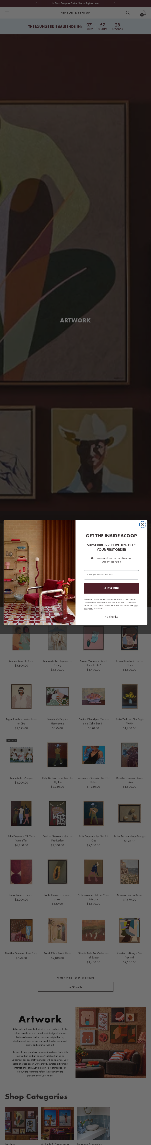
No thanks (111, 617)
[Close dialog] (142, 524)
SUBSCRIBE (111, 588)
